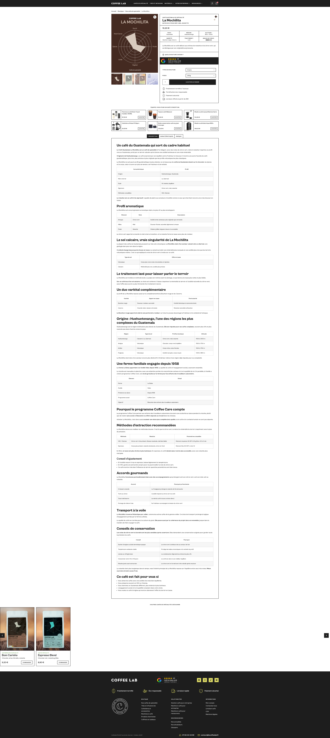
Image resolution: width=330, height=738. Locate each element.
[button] (154, 17)
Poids (164, 75)
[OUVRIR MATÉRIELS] (173, 3)
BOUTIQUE (144, 699)
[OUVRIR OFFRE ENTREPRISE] (189, 3)
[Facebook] (199, 680)
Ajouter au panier (192, 82)
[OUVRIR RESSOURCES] (201, 3)
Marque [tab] (179, 136)
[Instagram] (205, 680)
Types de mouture (169, 70)
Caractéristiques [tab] (166, 136)
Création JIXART (138, 735)
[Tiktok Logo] (211, 680)
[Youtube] (216, 680)
